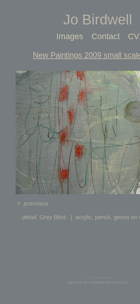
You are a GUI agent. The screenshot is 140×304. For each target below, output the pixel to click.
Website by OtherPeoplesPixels (97, 282)
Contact (105, 36)
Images (69, 36)
